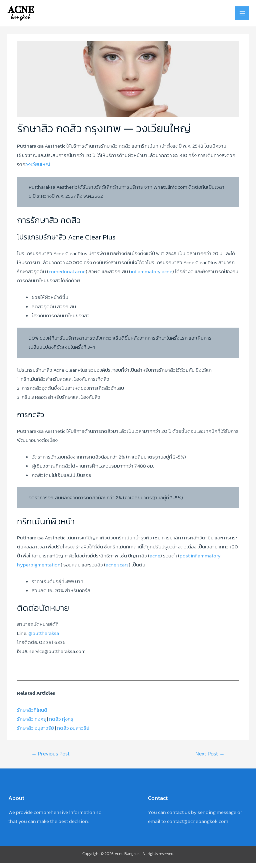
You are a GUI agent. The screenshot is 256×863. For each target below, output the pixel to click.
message (226, 812)
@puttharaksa (43, 633)
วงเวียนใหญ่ (37, 164)
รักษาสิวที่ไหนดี (32, 710)
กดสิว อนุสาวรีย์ (73, 728)
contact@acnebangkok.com (197, 821)
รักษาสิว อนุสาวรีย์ (35, 728)
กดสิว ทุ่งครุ (61, 719)
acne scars (117, 564)
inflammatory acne (151, 271)
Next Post (210, 753)
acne (155, 555)
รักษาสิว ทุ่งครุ (31, 719)
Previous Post (50, 753)
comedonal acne (67, 271)
